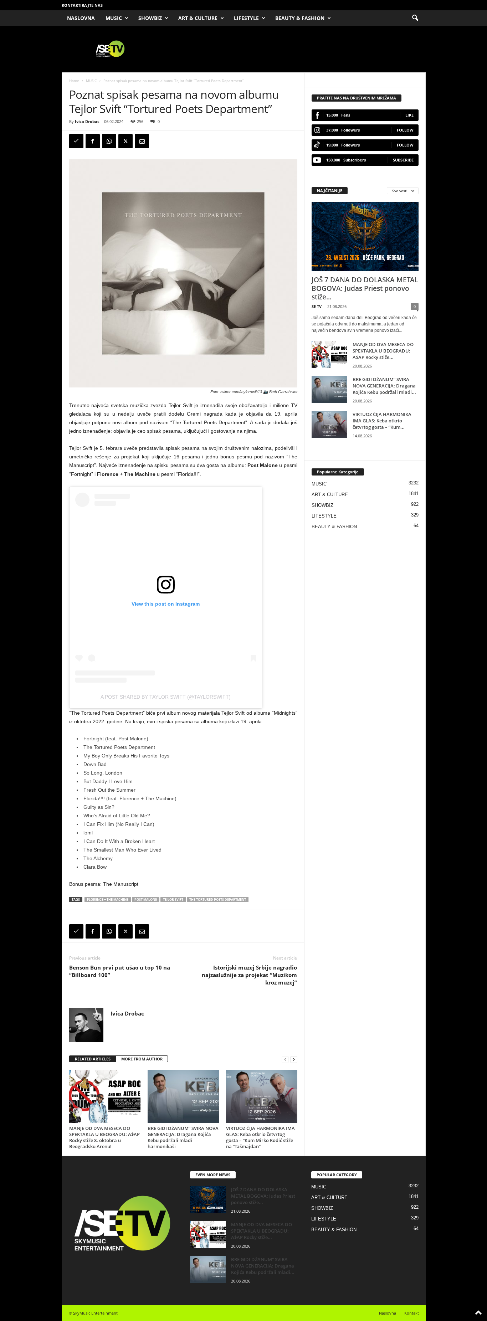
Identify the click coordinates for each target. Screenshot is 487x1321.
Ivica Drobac (87, 121)
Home (74, 80)
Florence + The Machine (107, 899)
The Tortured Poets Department (217, 899)
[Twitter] (125, 141)
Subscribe (403, 160)
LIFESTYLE (246, 18)
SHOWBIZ (150, 18)
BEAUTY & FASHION (299, 18)
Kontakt (411, 1313)
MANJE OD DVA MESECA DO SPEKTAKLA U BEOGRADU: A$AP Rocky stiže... (383, 350)
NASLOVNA (81, 18)
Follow (405, 130)
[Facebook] (93, 141)
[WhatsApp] (109, 141)
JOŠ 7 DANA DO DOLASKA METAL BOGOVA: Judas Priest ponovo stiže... (365, 288)
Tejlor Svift (173, 899)
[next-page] (293, 1059)
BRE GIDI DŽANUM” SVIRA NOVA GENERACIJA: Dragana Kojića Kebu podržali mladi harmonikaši (183, 1137)
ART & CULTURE (197, 18)
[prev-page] (285, 1059)
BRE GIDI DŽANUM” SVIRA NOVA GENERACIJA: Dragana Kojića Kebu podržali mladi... (384, 385)
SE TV (317, 306)
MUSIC (114, 18)
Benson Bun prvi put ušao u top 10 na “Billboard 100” (119, 971)
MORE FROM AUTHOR (142, 1059)
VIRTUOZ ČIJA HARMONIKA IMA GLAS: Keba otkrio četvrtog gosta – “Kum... (382, 420)
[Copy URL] (76, 141)
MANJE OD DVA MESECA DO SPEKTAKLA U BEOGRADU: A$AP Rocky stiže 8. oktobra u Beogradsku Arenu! (104, 1137)
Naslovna (387, 1313)
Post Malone (145, 899)
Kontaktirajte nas (82, 5)
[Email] (142, 141)
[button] (415, 18)
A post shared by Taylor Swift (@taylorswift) (166, 697)
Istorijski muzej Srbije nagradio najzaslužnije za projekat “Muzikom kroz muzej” (249, 975)
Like (409, 115)
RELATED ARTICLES (93, 1059)
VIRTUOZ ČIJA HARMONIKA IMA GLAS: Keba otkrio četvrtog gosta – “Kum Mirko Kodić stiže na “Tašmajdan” (260, 1137)
